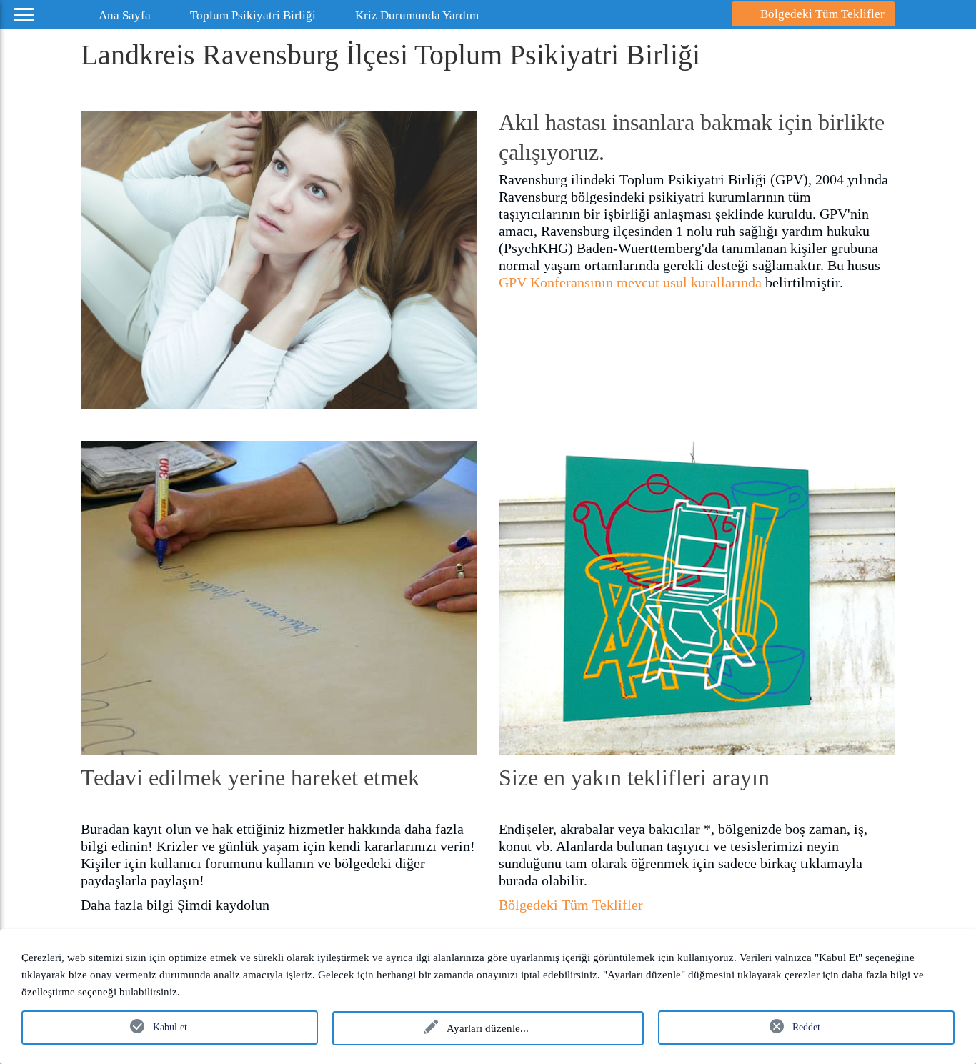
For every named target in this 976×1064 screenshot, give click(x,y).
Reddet (806, 1027)
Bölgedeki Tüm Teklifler (571, 905)
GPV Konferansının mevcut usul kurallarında (630, 282)
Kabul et (170, 1027)
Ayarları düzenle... (488, 1028)
